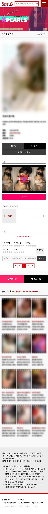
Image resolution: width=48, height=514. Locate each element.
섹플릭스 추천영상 (24, 147)
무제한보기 (34, 141)
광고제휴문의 (6, 495)
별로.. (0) (37, 274)
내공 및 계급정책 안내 (9, 498)
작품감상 (13, 141)
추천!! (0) (13, 274)
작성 (42, 253)
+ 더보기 (9, 211)
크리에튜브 (39, 29)
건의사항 (21, 495)
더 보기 (24, 192)
